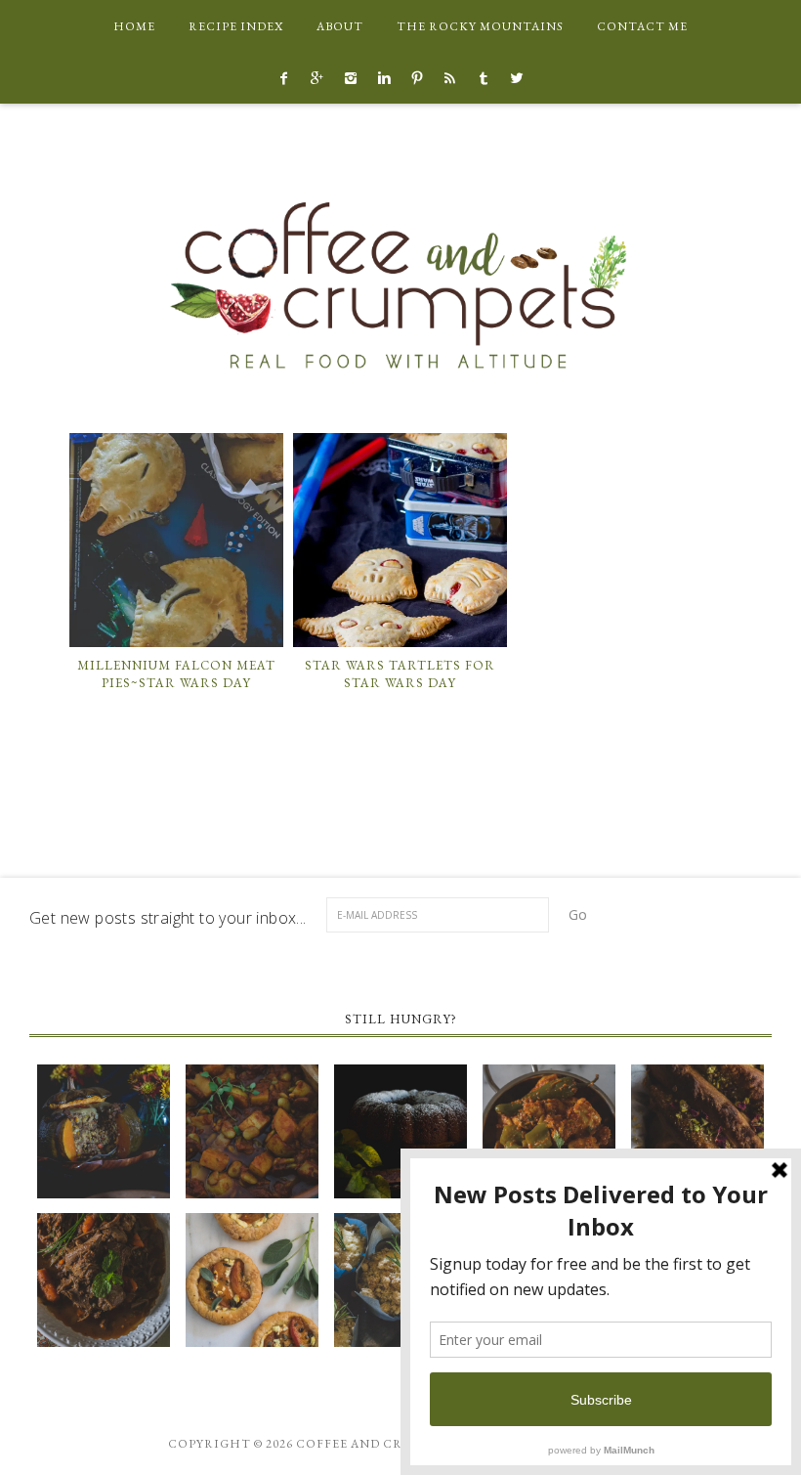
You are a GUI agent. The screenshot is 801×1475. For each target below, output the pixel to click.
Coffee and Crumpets (400, 284)
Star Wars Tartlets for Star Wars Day (400, 674)
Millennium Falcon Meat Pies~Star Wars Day (176, 674)
